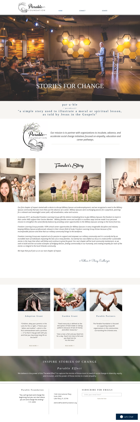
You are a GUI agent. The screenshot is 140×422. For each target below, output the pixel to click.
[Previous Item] (4, 58)
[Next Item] (136, 58)
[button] (105, 346)
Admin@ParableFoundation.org (65, 403)
